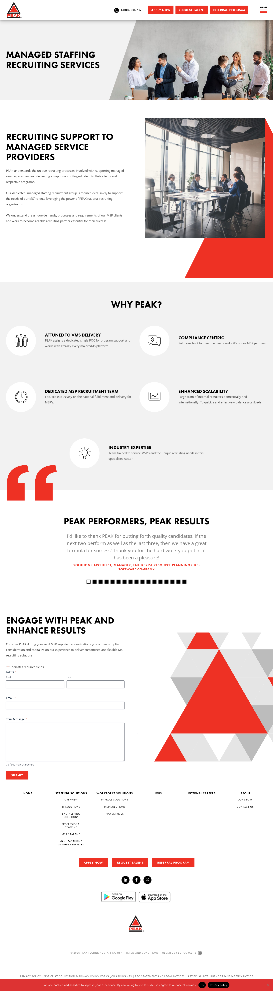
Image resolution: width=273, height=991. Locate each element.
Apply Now (160, 10)
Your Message (16, 719)
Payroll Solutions (114, 799)
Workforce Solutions (115, 793)
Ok (202, 985)
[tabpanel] (136, 552)
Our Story (245, 799)
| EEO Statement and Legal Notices (159, 976)
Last (69, 677)
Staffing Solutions (71, 793)
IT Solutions (71, 806)
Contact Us (245, 806)
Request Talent (191, 10)
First (8, 677)
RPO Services (115, 813)
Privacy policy (218, 985)
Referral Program (229, 10)
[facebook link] (138, 880)
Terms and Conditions (142, 952)
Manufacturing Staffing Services (71, 843)
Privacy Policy (31, 976)
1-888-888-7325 (132, 10)
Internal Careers (202, 793)
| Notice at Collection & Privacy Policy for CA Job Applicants (87, 976)
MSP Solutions (115, 806)
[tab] (89, 582)
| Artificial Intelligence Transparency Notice (219, 976)
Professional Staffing (71, 825)
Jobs (158, 793)
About (245, 793)
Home (27, 793)
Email (11, 698)
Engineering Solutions (71, 815)
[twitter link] (147, 880)
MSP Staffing (71, 834)
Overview (71, 799)
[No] (268, 985)
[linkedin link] (127, 880)
